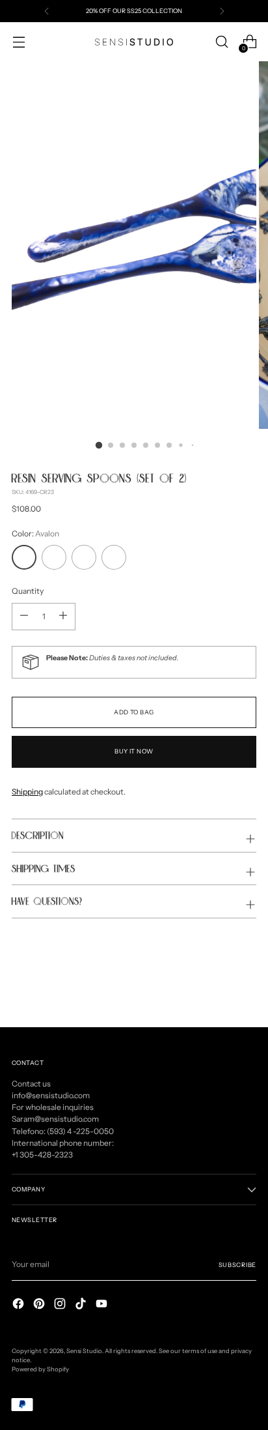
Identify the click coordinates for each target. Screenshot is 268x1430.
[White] (54, 557)
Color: (35, 533)
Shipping (27, 791)
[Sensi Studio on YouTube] (103, 1305)
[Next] (222, 11)
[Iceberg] (113, 557)
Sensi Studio (84, 1350)
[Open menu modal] (18, 42)
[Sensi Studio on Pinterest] (40, 1305)
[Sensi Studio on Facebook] (19, 1305)
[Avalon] (24, 557)
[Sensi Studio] (134, 42)
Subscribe (237, 1264)
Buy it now (134, 751)
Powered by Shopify (40, 1369)
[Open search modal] (221, 42)
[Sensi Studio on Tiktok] (82, 1305)
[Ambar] (84, 557)
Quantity (28, 591)
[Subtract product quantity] (63, 617)
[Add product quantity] (24, 617)
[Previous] (47, 11)
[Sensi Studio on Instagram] (61, 1305)
